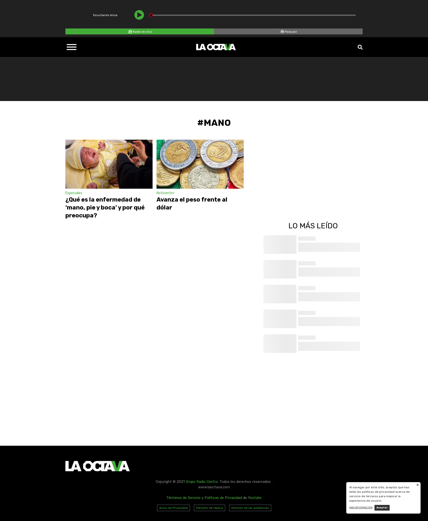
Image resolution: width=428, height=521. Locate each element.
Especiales (73, 193)
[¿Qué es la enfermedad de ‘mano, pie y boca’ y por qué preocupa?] (109, 164)
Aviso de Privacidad (173, 508)
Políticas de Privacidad (223, 498)
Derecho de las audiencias (250, 508)
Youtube (255, 498)
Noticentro (165, 193)
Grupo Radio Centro (202, 482)
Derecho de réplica (209, 508)
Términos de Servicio (183, 498)
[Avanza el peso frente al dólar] (200, 164)
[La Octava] (216, 47)
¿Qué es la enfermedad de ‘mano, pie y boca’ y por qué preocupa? (105, 207)
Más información (361, 507)
